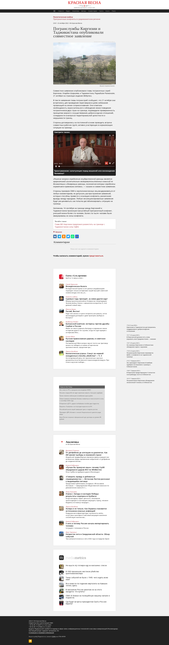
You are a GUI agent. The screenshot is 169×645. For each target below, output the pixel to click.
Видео (68, 11)
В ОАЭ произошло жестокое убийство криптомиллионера (82, 572)
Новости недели (71, 297)
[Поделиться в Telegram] (59, 236)
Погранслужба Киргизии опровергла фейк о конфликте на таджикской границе (140, 355)
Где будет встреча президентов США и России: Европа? (86, 603)
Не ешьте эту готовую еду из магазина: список (86, 565)
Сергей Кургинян (72, 284)
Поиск (114, 11)
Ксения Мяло (70, 337)
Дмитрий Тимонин (72, 450)
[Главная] (84, 4)
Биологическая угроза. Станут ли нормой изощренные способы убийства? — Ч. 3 (84, 354)
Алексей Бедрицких (72, 465)
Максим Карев (71, 309)
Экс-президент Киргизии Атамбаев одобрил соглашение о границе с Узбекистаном (139, 364)
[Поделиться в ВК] (55, 236)
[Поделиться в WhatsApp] (72, 236)
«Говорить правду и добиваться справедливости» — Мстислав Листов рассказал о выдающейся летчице (88, 478)
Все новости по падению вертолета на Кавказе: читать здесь (87, 584)
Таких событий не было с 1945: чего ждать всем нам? (87, 578)
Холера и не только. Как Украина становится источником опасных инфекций (86, 509)
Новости (61, 11)
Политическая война (63, 17)
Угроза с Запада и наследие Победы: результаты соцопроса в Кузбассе (82, 495)
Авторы (83, 11)
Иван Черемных (71, 532)
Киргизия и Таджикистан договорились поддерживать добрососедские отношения (141, 329)
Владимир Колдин (72, 322)
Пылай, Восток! (73, 311)
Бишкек (58, 232)
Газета (101, 11)
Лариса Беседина (72, 351)
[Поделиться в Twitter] (68, 236)
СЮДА (54, 636)
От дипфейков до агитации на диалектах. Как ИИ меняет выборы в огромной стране (86, 453)
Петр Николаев (71, 492)
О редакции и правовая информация (41, 633)
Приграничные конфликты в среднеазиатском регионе (76, 19)
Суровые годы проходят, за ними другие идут (87, 299)
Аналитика (75, 11)
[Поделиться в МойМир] (77, 236)
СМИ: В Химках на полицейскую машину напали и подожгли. (88, 596)
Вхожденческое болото (76, 286)
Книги (107, 11)
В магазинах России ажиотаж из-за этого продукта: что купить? (84, 590)
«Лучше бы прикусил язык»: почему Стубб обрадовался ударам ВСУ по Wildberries (85, 468)
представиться (96, 256)
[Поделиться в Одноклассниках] (64, 236)
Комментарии (92, 11)
